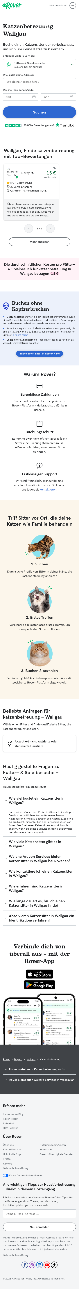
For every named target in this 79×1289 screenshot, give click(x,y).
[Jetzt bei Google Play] (39, 984)
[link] (39, 112)
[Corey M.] (31, 192)
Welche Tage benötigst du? (18, 90)
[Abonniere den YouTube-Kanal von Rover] (47, 1265)
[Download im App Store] (39, 974)
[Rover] (11, 5)
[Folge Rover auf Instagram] (32, 1265)
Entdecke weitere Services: (19, 55)
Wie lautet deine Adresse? (18, 75)
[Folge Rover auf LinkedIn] (39, 1265)
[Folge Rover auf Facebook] (24, 1265)
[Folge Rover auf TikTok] (54, 1265)
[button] (72, 5)
